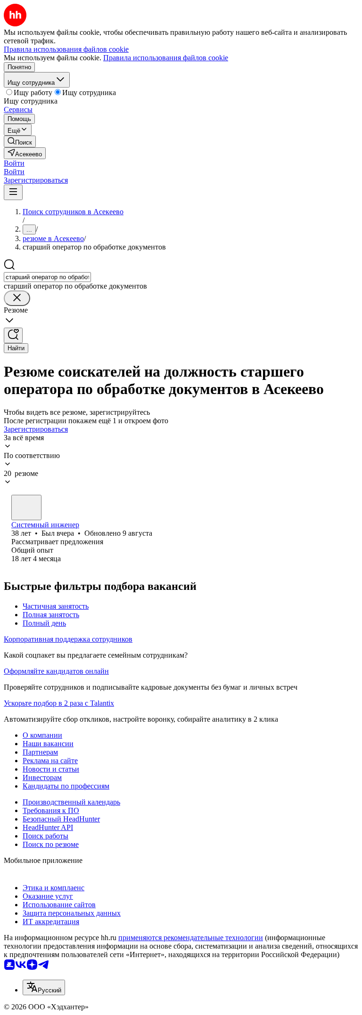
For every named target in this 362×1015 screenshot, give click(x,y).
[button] (14, 163)
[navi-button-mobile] (13, 192)
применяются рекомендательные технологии (190, 938)
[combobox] (47, 277)
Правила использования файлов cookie (165, 58)
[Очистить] (17, 298)
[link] (20, 141)
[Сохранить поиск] (13, 335)
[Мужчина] (26, 507)
